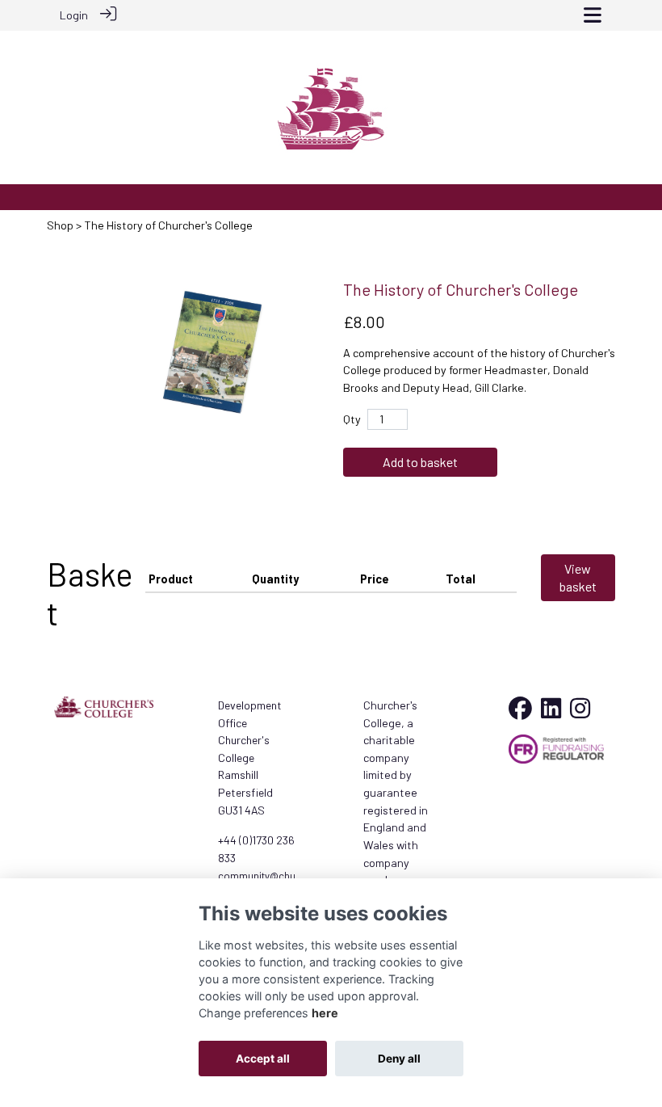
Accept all (263, 1058)
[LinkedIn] (551, 712)
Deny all (399, 1058)
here (325, 1013)
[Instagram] (580, 712)
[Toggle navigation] (592, 15)
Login (74, 15)
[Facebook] (520, 712)
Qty (352, 419)
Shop (60, 225)
